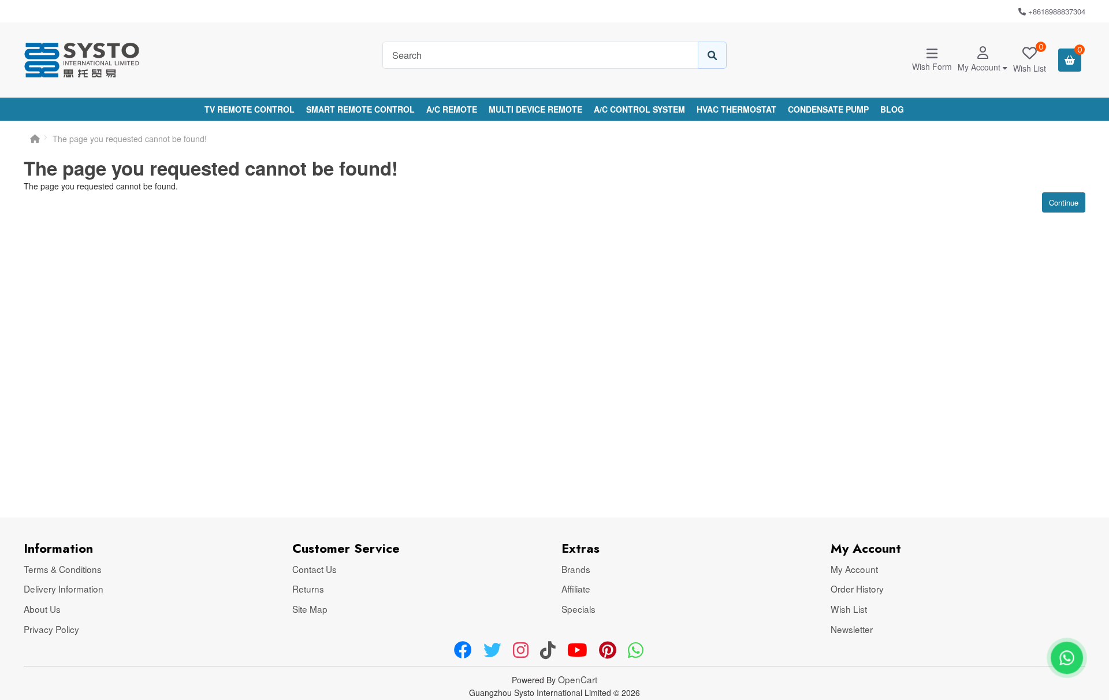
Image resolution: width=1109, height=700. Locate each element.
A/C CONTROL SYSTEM (639, 109)
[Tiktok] (548, 651)
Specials (578, 608)
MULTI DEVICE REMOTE (535, 109)
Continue (1063, 202)
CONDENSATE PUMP (828, 109)
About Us (42, 608)
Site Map (310, 608)
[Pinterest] (607, 651)
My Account (854, 569)
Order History (857, 588)
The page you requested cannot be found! (130, 138)
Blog (892, 109)
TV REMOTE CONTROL (249, 109)
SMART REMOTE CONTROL (360, 109)
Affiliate (575, 588)
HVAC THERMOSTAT (736, 109)
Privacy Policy (51, 629)
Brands (575, 569)
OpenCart (577, 679)
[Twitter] (492, 651)
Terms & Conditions (63, 569)
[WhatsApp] (635, 651)
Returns (308, 588)
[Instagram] (521, 651)
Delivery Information (63, 588)
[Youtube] (577, 651)
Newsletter (852, 629)
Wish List (849, 608)
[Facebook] (463, 651)
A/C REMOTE (451, 109)
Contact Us (314, 569)
